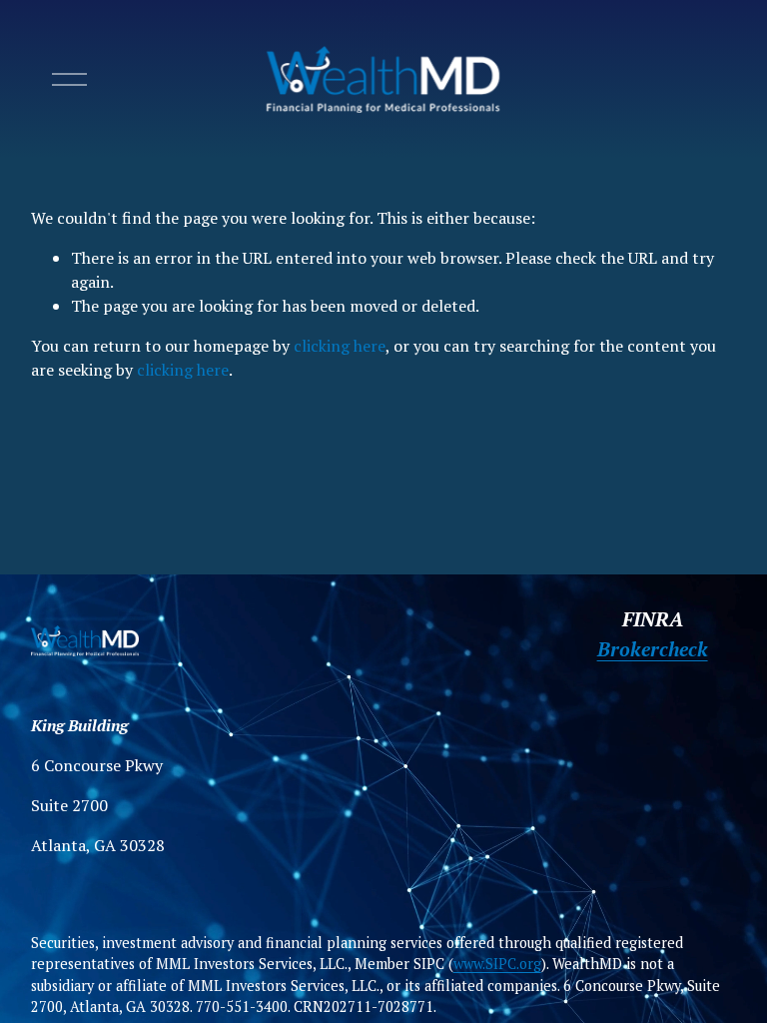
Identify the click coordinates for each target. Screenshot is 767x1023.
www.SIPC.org (497, 963)
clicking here (339, 346)
